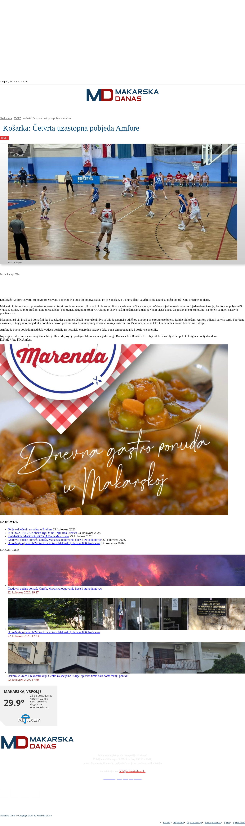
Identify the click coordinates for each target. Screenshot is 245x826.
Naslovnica (6, 118)
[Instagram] (230, 81)
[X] (47, 284)
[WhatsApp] (61, 284)
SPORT (17, 118)
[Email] (75, 284)
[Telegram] (88, 284)
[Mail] (235, 81)
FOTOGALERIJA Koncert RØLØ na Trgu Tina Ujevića (42, 532)
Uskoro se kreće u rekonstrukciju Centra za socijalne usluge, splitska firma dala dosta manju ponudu (68, 676)
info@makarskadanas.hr (132, 771)
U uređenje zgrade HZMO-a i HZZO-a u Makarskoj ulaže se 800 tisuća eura (54, 543)
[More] (102, 284)
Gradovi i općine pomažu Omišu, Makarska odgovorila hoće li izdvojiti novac (55, 539)
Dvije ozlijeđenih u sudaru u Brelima (30, 529)
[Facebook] (226, 81)
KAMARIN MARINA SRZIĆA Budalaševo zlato (38, 536)
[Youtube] (239, 81)
